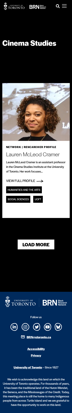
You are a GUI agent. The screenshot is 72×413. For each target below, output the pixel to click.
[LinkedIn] (14, 327)
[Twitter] (36, 326)
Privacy (36, 355)
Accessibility (36, 349)
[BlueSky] (58, 326)
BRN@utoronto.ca (39, 337)
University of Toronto (28, 367)
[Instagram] (25, 326)
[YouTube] (47, 326)
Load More (36, 244)
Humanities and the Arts (24, 190)
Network (13, 147)
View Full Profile (21, 180)
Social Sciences (18, 199)
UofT (38, 199)
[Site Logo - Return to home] (25, 6)
